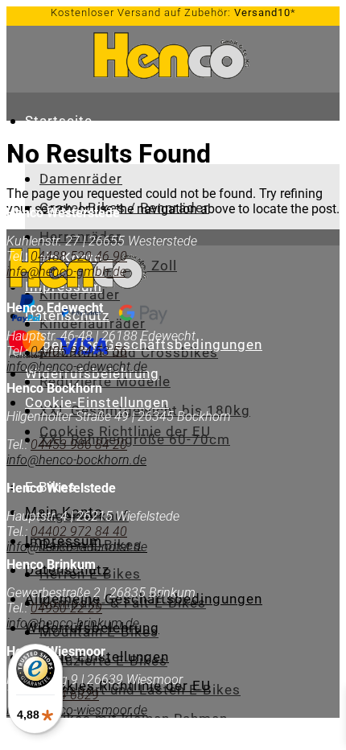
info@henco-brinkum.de (72, 623)
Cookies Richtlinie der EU (125, 431)
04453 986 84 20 (79, 444)
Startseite (59, 121)
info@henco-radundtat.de (76, 546)
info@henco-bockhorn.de (76, 460)
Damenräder (80, 179)
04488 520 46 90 (79, 256)
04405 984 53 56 (77, 351)
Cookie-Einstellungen (97, 402)
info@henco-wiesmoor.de (76, 710)
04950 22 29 (66, 608)
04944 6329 (65, 695)
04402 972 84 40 (79, 531)
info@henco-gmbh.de (66, 271)
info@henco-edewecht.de (76, 366)
